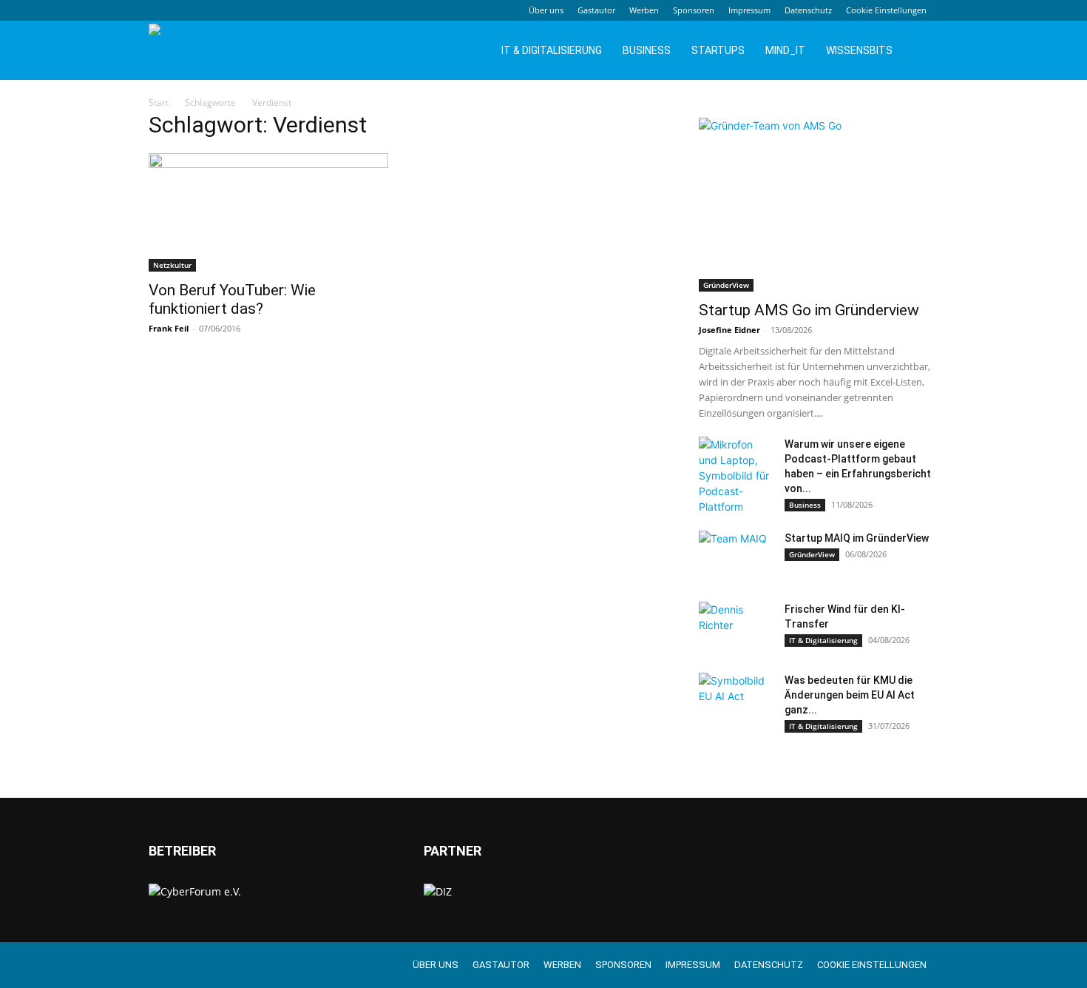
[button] (920, 51)
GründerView (726, 285)
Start (159, 102)
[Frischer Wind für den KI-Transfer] (736, 627)
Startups (718, 50)
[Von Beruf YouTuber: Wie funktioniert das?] (268, 212)
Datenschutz (808, 10)
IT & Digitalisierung (551, 50)
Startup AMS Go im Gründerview (809, 310)
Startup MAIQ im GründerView (857, 538)
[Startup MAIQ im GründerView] (736, 556)
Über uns (546, 10)
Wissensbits (859, 50)
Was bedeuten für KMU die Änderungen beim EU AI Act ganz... (850, 695)
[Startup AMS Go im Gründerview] (818, 205)
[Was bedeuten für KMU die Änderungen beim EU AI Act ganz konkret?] (736, 699)
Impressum (749, 10)
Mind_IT (785, 50)
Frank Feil (169, 328)
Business (647, 50)
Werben (644, 10)
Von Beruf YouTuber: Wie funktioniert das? (232, 299)
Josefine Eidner (729, 329)
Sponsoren (693, 10)
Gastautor (596, 10)
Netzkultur (172, 265)
